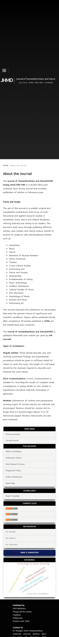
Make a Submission (29, 552)
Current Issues (12, 441)
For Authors (11, 538)
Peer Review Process (15, 464)
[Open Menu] (4, 70)
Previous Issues (13, 434)
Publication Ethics (14, 458)
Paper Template (13, 496)
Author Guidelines (13, 451)
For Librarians (12, 544)
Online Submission (14, 477)
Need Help (10, 483)
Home (5, 165)
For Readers (11, 532)
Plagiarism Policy (13, 471)
